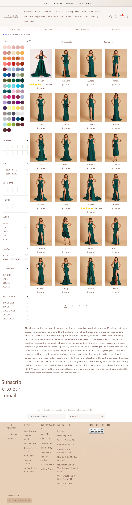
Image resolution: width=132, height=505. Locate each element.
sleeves (6, 249)
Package (60, 431)
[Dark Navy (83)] (13, 75)
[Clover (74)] (5, 80)
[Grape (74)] (22, 102)
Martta (66, 124)
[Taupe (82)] (22, 108)
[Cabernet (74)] (22, 124)
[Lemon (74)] (13, 108)
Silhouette (8, 183)
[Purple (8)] (18, 102)
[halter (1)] (5, 147)
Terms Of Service (44, 458)
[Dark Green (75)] (22, 80)
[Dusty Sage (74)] (22, 75)
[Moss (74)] (13, 124)
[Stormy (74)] (13, 113)
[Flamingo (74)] (5, 53)
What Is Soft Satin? (65, 483)
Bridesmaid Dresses (28, 449)
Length (6, 200)
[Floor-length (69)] (5, 206)
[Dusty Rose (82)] (5, 97)
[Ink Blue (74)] (18, 119)
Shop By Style (30, 443)
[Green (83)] (13, 80)
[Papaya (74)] (13, 58)
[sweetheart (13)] (10, 147)
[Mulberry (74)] (18, 97)
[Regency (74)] (13, 119)
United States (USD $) (17, 500)
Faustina (41, 288)
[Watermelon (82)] (9, 64)
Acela (41, 164)
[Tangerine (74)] (5, 58)
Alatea (116, 204)
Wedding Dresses (27, 462)
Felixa (91, 288)
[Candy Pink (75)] (13, 91)
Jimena (116, 80)
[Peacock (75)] (9, 91)
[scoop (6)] (15, 153)
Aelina (41, 204)
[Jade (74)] (22, 86)
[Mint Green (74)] (5, 124)
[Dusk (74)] (5, 113)
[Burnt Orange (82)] (18, 58)
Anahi (91, 80)
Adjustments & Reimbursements (64, 451)
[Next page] (93, 306)
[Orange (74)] (9, 58)
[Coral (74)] (5, 64)
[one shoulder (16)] (20, 147)
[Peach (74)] (22, 47)
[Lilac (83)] (5, 102)
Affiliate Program (47, 469)
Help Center (12, 434)
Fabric (6, 217)
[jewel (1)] (20, 153)
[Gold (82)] (18, 53)
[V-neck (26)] (10, 153)
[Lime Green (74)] (9, 124)
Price (5, 163)
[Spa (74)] (13, 86)
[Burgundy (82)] (5, 69)
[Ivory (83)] (18, 113)
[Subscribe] (102, 417)
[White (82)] (22, 113)
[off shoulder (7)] (25, 147)
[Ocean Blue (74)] (5, 75)
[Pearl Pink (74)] (9, 47)
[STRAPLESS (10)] (25, 153)
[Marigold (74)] (22, 53)
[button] (110, 16)
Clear (22, 41)
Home (5, 34)
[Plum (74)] (5, 108)
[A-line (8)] (5, 189)
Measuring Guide (64, 436)
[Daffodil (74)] (9, 108)
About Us (44, 434)
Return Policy (46, 448)
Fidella (116, 288)
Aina (66, 204)
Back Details (9, 296)
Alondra (66, 80)
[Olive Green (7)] (9, 80)
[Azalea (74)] (9, 97)
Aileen (41, 80)
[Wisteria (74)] (22, 91)
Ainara (91, 204)
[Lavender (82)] (22, 97)
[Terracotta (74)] (18, 64)
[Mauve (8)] (18, 91)
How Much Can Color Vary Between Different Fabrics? (67, 468)
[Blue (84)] (13, 69)
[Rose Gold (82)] (9, 53)
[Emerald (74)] (18, 80)
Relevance (108, 42)
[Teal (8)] (5, 91)
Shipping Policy (47, 443)
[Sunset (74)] (22, 58)
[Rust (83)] (22, 64)
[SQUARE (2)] (15, 147)
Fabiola (91, 248)
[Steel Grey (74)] (9, 113)
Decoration (8, 269)
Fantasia (116, 248)
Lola (41, 124)
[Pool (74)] (18, 86)
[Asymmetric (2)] (10, 206)
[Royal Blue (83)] (9, 75)
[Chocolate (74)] (5, 130)
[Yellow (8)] (18, 108)
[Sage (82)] (18, 75)
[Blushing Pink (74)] (5, 47)
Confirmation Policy (65, 445)
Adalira (66, 164)
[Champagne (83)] (13, 53)
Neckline (7, 140)
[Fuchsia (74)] (13, 97)
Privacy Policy (46, 452)
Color (6, 41)
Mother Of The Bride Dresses (30, 469)
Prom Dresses (29, 456)
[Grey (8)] (9, 119)
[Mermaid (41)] (10, 189)
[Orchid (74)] (13, 102)
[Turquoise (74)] (9, 86)
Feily (66, 288)
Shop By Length (27, 437)
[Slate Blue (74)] (22, 69)
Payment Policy (47, 464)
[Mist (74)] (5, 86)
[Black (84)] (22, 119)
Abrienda (116, 124)
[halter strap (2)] (5, 153)
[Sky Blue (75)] (9, 69)
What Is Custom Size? (66, 440)
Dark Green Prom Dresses (19, 34)
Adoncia (91, 164)
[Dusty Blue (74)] (18, 69)
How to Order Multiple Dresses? (67, 458)
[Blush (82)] (13, 47)
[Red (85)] (13, 64)
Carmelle (41, 248)
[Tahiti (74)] (9, 102)
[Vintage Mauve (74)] (18, 47)
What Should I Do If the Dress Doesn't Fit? (68, 477)
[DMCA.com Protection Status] (96, 433)
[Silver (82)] (5, 119)
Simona (116, 164)
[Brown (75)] (18, 124)
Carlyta (66, 248)
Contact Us (11, 439)
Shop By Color (30, 431)
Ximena (91, 124)
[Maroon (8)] (9, 130)
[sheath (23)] (15, 189)
